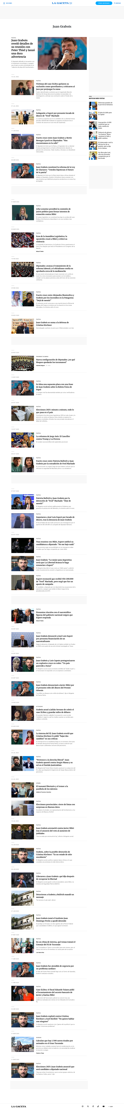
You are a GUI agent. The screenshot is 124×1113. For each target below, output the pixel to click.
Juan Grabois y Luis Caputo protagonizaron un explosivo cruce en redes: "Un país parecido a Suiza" (55, 663)
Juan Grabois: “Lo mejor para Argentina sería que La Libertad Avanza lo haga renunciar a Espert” (54, 562)
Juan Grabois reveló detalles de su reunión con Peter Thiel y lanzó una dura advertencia (23, 48)
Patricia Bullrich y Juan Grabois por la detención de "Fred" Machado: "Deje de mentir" (53, 501)
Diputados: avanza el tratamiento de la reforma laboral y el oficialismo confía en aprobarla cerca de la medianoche (54, 268)
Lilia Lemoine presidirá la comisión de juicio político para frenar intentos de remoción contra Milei (53, 211)
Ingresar (118, 3)
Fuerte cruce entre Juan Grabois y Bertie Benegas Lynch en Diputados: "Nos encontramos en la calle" (54, 140)
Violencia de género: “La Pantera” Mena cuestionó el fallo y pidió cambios (105, 135)
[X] (88, 1106)
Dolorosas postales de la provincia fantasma (105, 103)
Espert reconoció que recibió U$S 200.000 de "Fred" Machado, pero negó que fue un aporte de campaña (54, 581)
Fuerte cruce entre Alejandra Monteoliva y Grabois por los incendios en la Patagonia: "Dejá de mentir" (55, 298)
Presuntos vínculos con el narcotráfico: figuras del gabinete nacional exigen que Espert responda (54, 615)
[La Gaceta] (62, 3)
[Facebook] (93, 1106)
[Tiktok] (98, 1106)
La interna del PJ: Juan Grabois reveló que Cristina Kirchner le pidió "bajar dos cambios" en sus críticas (54, 736)
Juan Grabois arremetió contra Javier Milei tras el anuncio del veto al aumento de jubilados (55, 831)
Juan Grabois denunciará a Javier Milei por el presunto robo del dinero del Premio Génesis (55, 687)
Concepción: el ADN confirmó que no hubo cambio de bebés (104, 125)
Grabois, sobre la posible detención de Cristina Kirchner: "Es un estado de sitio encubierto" (54, 854)
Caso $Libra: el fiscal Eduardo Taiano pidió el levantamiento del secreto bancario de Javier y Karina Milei (55, 992)
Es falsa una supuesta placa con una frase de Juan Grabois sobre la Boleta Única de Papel (54, 387)
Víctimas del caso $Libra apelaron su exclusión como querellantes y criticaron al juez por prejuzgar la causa (55, 86)
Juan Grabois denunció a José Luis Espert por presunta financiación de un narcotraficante (54, 638)
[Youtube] (103, 1106)
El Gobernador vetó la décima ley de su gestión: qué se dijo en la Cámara (105, 145)
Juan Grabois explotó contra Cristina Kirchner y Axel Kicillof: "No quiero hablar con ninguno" (55, 1019)
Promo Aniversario (104, 3)
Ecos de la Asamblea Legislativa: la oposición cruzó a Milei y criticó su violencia (51, 239)
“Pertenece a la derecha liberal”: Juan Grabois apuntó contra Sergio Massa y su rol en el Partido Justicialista (54, 762)
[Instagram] (82, 1106)
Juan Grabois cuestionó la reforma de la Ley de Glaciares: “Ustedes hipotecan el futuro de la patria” (55, 170)
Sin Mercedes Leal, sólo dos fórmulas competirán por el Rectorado (104, 155)
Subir (111, 1106)
